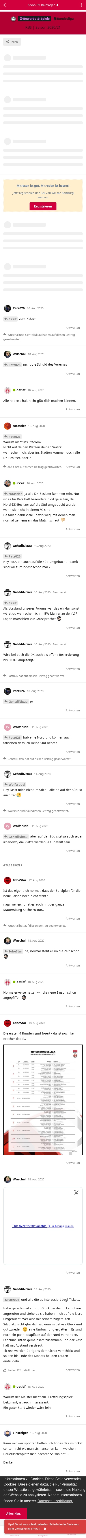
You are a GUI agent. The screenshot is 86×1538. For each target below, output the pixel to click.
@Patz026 (11, 1300)
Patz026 (15, 365)
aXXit (13, 319)
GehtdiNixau (18, 701)
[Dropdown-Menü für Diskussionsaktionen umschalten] (81, 5)
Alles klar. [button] (13, 1513)
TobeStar (15, 951)
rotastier (15, 494)
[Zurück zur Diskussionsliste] (4, 5)
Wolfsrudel (17, 784)
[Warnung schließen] (45, 1529)
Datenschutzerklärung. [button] (55, 1501)
